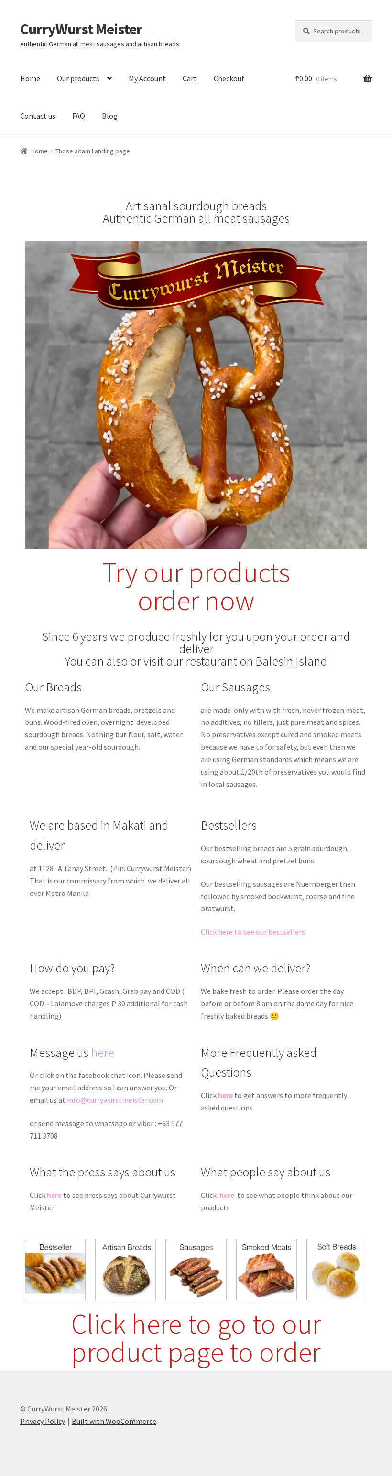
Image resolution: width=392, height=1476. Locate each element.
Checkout (229, 78)
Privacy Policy (42, 1421)
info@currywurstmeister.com (115, 1100)
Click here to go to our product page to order (196, 1337)
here (102, 1052)
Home (30, 78)
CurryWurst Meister (81, 29)
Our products (78, 78)
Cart (190, 78)
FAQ (78, 115)
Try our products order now (196, 586)
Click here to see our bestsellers (253, 932)
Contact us (37, 115)
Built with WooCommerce (114, 1421)
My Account (147, 78)
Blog (110, 115)
